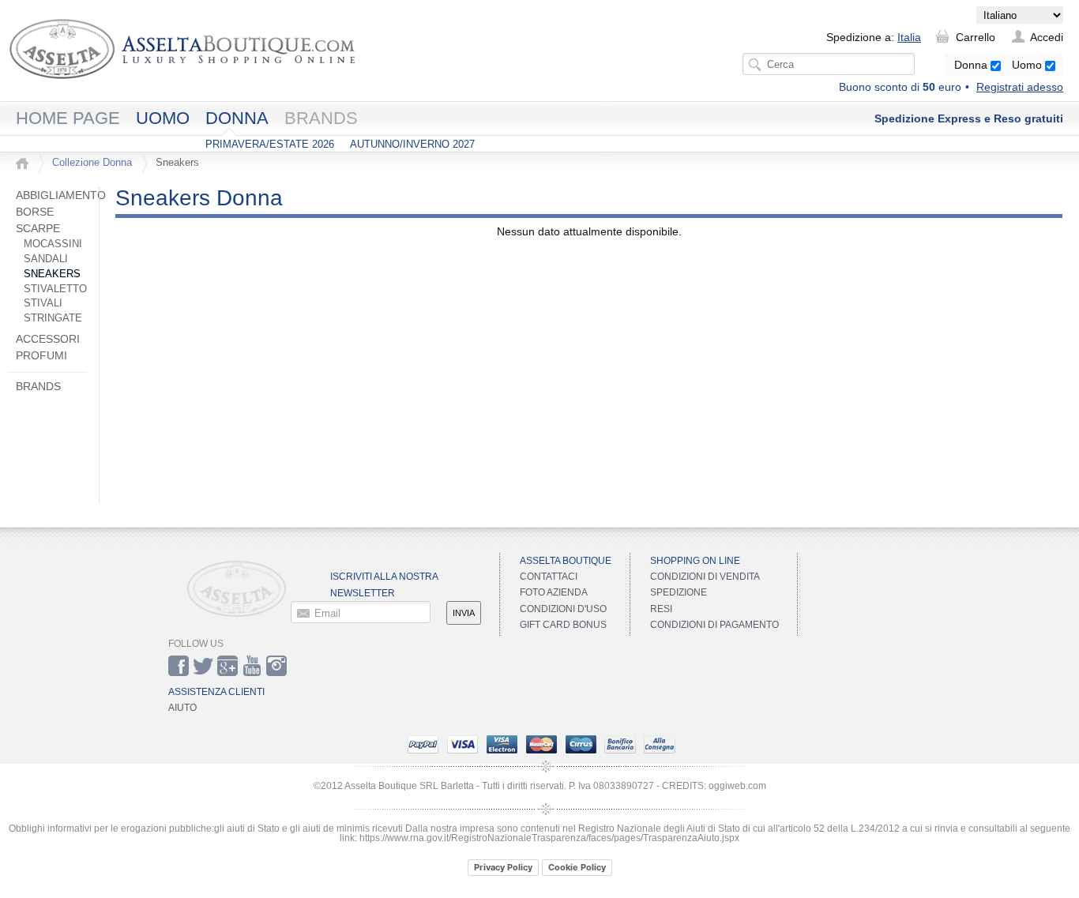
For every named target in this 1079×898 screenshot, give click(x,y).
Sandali (46, 259)
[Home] (22, 163)
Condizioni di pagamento (714, 624)
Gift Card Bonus (563, 624)
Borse (35, 211)
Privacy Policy (503, 867)
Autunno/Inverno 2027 (412, 144)
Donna (972, 64)
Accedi (1046, 37)
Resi (661, 608)
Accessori (48, 339)
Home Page (68, 118)
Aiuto (182, 707)
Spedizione (678, 592)
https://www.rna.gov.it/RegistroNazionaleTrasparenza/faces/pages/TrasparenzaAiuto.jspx (549, 838)
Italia (909, 37)
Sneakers (52, 274)
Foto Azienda (554, 592)
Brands (321, 118)
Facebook (178, 666)
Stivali (43, 303)
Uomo (1028, 64)
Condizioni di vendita (705, 576)
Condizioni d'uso (563, 608)
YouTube (252, 666)
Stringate (53, 318)
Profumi (41, 355)
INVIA (464, 613)
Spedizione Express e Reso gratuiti (968, 118)
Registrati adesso (1019, 87)
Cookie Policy (577, 867)
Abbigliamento (61, 195)
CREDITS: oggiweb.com (714, 785)
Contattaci (548, 576)
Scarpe (38, 228)
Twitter (203, 666)
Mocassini (53, 244)
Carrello (975, 37)
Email (327, 612)
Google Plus (227, 666)
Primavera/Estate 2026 (269, 144)
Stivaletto (55, 289)
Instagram (276, 666)
